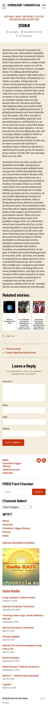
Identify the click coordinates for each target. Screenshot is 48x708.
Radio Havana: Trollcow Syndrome (20, 666)
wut (13, 336)
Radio (5, 460)
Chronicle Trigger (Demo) (16, 528)
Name (5, 405)
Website (5, 429)
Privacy (6, 532)
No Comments (25, 36)
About (5, 521)
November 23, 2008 (33, 32)
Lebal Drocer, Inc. (11, 469)
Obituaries (28, 16)
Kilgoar (15, 32)
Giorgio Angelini (11, 636)
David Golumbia (10, 657)
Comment (7, 381)
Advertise (7, 473)
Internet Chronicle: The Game (18, 606)
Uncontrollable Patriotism (24, 19)
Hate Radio (11, 591)
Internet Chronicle (18, 698)
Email (4, 417)
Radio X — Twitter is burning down (20, 675)
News (18, 16)
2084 (8, 336)
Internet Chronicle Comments (18, 627)
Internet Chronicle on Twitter (18, 542)
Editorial (9, 16)
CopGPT (6, 684)
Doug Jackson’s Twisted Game (18, 597)
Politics (39, 16)
